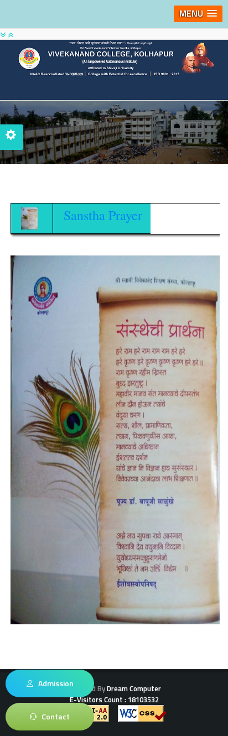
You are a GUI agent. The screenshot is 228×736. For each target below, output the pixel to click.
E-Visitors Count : (114, 699)
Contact (53, 716)
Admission (53, 683)
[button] (198, 14)
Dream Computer (133, 688)
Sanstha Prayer (103, 215)
